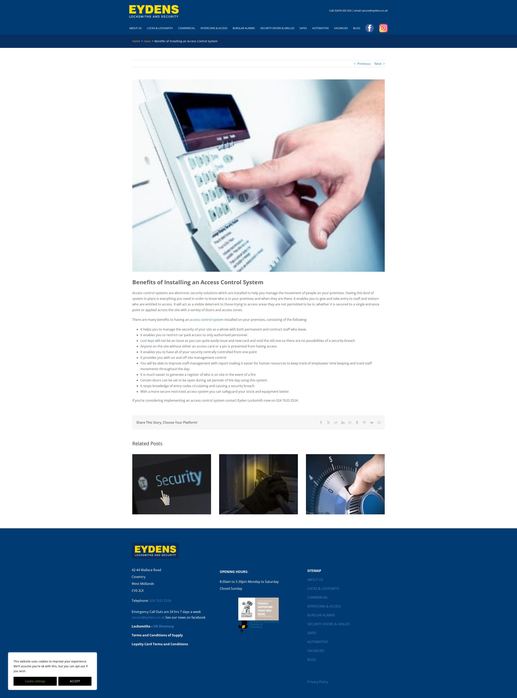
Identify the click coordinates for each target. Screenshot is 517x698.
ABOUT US (315, 579)
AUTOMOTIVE (317, 642)
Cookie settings (35, 681)
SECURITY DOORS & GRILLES (328, 624)
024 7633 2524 (160, 600)
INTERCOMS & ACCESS (324, 606)
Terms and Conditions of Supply (157, 635)
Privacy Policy (317, 682)
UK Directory (163, 626)
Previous (364, 63)
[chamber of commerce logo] (258, 622)
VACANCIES (315, 651)
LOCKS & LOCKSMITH (323, 588)
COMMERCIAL (317, 597)
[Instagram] (383, 28)
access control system (207, 319)
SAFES (311, 633)
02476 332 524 (343, 10)
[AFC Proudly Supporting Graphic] (258, 599)
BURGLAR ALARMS (321, 615)
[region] (52, 671)
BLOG (311, 659)
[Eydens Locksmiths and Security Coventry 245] (154, 6)
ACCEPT (75, 681)
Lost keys (147, 340)
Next (377, 63)
